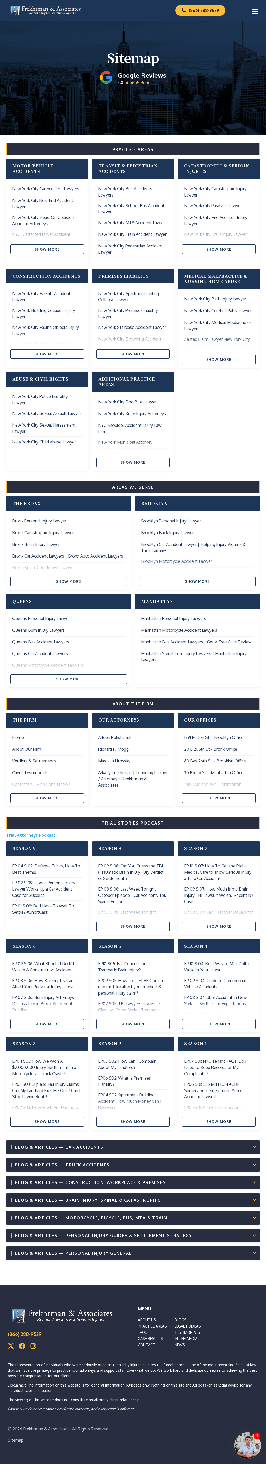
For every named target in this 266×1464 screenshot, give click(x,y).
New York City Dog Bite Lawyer (127, 401)
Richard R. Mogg (113, 749)
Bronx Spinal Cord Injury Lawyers (43, 567)
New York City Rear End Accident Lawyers (42, 203)
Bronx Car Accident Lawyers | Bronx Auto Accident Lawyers (67, 556)
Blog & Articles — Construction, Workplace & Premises (90, 1182)
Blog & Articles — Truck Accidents (62, 1164)
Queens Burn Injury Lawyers (38, 630)
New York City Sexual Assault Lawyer (46, 413)
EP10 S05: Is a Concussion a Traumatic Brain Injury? (124, 966)
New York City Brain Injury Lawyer (215, 234)
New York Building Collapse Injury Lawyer (43, 313)
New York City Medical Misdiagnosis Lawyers (218, 325)
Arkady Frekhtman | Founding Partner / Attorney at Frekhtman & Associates (133, 779)
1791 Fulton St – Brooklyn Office (213, 737)
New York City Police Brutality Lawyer (40, 399)
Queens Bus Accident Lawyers (40, 641)
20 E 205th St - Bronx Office (210, 749)
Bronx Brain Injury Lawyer (36, 544)
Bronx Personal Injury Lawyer (39, 521)
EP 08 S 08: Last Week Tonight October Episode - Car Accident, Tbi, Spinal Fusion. (132, 895)
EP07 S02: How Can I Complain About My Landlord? (127, 1064)
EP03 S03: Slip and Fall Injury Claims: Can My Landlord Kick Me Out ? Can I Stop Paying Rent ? (46, 1090)
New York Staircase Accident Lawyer (132, 327)
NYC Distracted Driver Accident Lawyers (41, 237)
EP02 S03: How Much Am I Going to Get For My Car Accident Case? (45, 1110)
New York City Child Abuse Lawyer (44, 442)
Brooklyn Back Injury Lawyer (167, 532)
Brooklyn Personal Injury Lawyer (171, 521)
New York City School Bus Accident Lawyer (131, 208)
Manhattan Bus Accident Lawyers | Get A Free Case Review (196, 641)
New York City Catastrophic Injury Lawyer (215, 192)
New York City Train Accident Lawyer (132, 234)
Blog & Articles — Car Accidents (59, 1147)
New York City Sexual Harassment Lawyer (44, 428)
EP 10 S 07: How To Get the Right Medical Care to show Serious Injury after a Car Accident (217, 872)
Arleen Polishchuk (114, 737)
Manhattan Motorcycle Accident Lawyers (179, 630)
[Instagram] (33, 1346)
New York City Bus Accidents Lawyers (125, 192)
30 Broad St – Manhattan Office (213, 772)
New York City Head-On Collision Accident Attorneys (43, 220)
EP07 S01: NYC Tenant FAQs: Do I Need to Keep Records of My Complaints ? (215, 1067)
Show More (47, 249)
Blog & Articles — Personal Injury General (73, 1253)
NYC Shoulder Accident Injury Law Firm (130, 428)
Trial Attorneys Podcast (30, 835)
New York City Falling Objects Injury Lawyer (45, 330)
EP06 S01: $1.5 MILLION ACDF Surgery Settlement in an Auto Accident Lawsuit (212, 1090)
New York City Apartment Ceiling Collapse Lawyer (128, 296)
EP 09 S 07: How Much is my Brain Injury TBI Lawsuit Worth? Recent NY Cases (219, 895)
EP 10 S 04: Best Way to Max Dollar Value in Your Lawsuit (217, 966)
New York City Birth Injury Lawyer (215, 299)
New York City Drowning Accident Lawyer (129, 342)
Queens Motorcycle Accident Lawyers (47, 665)
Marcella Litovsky (114, 760)
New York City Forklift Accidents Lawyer (42, 296)
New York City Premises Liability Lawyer (128, 313)
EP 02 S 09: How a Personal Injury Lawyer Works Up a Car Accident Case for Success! (43, 889)
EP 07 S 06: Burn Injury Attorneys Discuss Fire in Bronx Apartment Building (43, 1003)
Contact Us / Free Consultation (41, 784)
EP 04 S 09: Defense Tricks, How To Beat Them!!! (46, 869)
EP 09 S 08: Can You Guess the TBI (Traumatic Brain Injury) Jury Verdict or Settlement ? (131, 872)
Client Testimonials (30, 772)
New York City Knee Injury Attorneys (132, 413)
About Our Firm (26, 749)
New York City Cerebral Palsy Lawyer (218, 310)
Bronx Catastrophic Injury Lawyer (43, 532)
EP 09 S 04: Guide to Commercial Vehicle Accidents (215, 983)
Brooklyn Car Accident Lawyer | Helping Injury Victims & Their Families (193, 547)
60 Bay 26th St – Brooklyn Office (215, 760)
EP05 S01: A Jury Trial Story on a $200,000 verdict (213, 1110)
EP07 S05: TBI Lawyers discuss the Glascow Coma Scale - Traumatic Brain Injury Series (131, 1010)
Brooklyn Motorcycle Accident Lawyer (176, 561)
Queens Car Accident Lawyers (40, 653)
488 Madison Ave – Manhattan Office (212, 787)
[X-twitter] (11, 1346)
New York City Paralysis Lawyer (213, 205)
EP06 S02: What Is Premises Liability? (124, 1081)
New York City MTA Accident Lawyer (132, 222)
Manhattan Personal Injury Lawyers (173, 618)
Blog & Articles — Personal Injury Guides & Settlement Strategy (103, 1235)
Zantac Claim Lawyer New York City (217, 339)
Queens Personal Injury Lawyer (41, 618)
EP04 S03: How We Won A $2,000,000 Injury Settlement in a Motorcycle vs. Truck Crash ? (44, 1067)
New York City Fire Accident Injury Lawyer (215, 220)
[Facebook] (22, 1346)
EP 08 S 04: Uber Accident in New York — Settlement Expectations (215, 1000)
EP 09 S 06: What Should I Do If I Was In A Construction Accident (43, 966)
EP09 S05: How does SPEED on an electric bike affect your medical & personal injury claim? (130, 987)
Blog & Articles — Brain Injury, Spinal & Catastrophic (88, 1200)
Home (18, 737)
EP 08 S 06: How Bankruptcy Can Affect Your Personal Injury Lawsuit (44, 983)
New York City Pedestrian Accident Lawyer (130, 249)
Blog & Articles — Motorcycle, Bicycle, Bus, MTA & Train (91, 1217)
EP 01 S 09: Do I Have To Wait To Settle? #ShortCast (43, 909)
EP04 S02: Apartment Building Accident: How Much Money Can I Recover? (129, 1101)
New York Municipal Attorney (125, 442)
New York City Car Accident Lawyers (45, 188)
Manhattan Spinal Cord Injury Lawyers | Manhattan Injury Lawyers (194, 656)
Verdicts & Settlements (34, 760)
